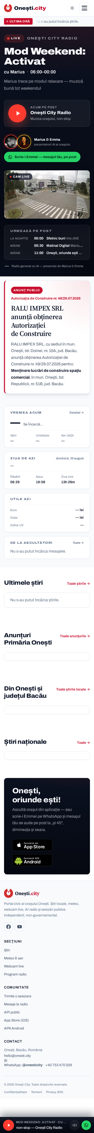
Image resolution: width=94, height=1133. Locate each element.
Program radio (15, 974)
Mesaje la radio (16, 1004)
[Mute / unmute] (74, 1125)
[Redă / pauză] (17, 113)
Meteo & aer (13, 958)
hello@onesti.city (17, 1056)
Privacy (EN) (54, 1092)
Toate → (78, 543)
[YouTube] (19, 926)
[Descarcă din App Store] (32, 845)
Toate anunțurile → (75, 636)
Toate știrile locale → (73, 689)
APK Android (14, 1028)
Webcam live (14, 966)
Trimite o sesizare (17, 996)
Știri (7, 950)
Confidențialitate (15, 1092)
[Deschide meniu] (84, 8)
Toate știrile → (78, 583)
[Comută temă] (72, 8)
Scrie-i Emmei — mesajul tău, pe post (45, 157)
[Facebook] (8, 926)
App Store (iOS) (16, 1020)
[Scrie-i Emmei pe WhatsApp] (86, 1125)
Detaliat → (76, 412)
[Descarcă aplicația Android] (32, 860)
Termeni (36, 1092)
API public (12, 1012)
